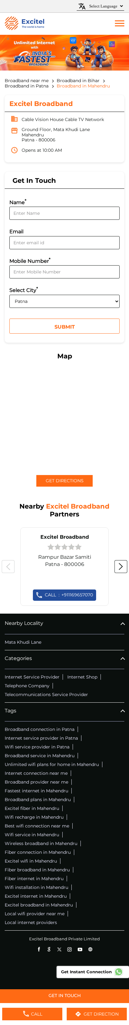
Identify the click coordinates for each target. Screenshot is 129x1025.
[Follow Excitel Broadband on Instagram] (69, 949)
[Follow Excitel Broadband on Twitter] (59, 949)
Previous (8, 566)
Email (16, 232)
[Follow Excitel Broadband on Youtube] (80, 949)
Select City (23, 289)
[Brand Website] (90, 949)
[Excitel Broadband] (24, 24)
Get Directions (65, 480)
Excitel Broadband (64, 537)
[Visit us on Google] (49, 949)
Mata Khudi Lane (23, 642)
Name (17, 201)
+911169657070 (69, 595)
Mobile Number (29, 260)
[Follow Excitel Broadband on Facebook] (38, 949)
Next (120, 566)
